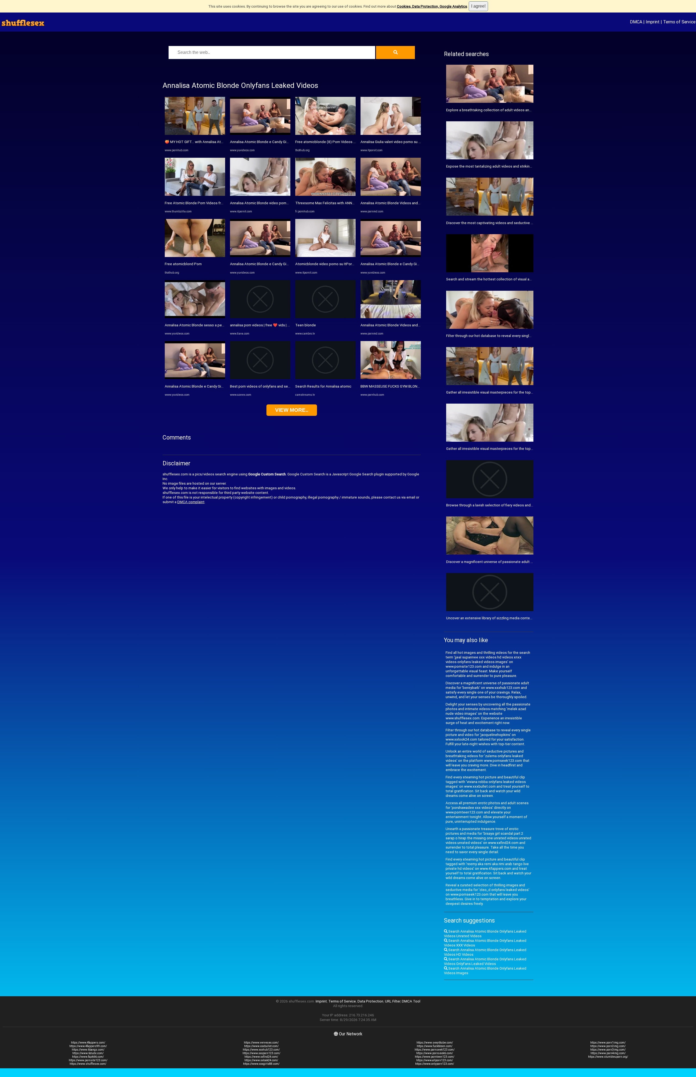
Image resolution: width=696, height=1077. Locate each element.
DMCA (636, 21)
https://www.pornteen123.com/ (434, 1057)
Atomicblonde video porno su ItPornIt (325, 264)
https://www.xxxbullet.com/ (261, 1046)
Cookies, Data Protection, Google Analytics (432, 6)
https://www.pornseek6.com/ (434, 1053)
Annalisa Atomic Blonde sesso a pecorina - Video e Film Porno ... (216, 325)
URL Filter (392, 1001)
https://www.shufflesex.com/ (88, 1064)
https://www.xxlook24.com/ (261, 1060)
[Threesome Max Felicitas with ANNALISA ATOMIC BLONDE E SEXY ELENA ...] (325, 194)
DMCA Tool (411, 1001)
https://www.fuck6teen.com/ (434, 1046)
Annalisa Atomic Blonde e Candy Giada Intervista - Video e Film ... (217, 386)
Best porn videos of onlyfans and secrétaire (265, 386)
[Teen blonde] (325, 317)
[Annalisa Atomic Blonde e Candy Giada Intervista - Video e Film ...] (195, 378)
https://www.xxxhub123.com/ (261, 1049)
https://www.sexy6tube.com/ (435, 1042)
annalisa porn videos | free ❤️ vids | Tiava (263, 325)
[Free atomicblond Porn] (195, 255)
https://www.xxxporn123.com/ (261, 1053)
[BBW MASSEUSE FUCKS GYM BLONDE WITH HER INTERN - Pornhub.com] (391, 378)
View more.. (291, 410)
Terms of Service (679, 21)
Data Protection (370, 1001)
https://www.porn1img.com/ (608, 1042)
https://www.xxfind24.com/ (261, 1057)
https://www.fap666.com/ (88, 1057)
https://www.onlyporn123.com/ (434, 1064)
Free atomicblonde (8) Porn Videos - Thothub (332, 142)
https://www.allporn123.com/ (434, 1060)
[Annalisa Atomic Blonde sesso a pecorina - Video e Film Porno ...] (195, 317)
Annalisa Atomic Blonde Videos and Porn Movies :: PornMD (408, 203)
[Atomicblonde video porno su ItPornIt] (325, 255)
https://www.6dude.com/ (88, 1053)
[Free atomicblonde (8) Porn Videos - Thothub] (325, 133)
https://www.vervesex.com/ (261, 1042)
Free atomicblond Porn (183, 264)
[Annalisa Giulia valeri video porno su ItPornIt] (391, 133)
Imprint (653, 21)
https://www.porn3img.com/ (608, 1049)
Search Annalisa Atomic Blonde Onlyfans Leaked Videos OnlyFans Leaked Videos (485, 961)
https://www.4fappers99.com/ (88, 1046)
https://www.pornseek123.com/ (435, 1049)
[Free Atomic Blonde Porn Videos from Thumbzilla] (195, 194)
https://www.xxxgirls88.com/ (261, 1064)
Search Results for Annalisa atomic (323, 386)
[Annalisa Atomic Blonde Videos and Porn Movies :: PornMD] (391, 194)
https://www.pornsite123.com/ (88, 1060)
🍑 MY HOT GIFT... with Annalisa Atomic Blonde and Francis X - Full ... (219, 142)
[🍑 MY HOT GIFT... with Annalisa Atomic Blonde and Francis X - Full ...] (195, 133)
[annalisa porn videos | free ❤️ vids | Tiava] (260, 317)
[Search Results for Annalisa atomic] (325, 378)
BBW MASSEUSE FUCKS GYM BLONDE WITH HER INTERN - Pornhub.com (418, 386)
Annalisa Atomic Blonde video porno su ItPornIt (268, 203)
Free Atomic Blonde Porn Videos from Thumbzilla (204, 203)
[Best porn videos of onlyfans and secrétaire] (260, 378)
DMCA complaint (190, 502)
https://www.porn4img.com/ (608, 1053)
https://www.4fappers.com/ (88, 1042)
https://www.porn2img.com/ (608, 1046)
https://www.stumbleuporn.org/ (608, 1057)
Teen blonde (305, 325)
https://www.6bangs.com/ (88, 1049)
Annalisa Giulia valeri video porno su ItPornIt (395, 142)
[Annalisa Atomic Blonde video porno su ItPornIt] (260, 194)
